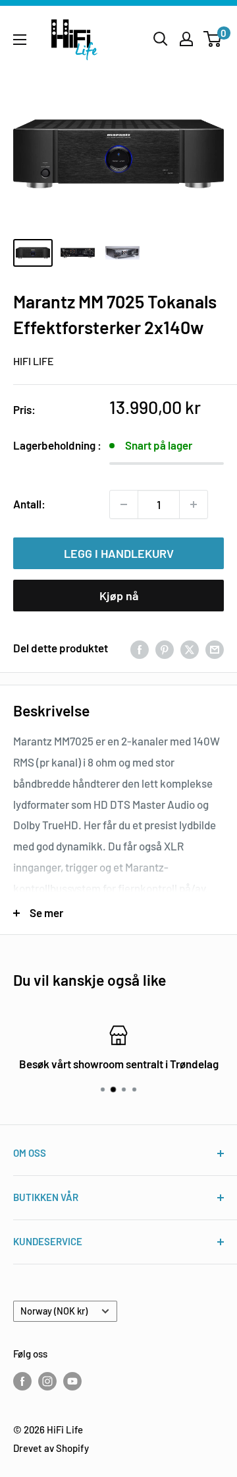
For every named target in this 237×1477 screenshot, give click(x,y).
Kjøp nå (118, 595)
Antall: (29, 503)
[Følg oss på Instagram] (47, 1381)
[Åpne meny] (19, 39)
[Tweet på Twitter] (189, 648)
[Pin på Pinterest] (164, 648)
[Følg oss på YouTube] (72, 1381)
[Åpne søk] (160, 39)
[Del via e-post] (214, 648)
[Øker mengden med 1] (193, 504)
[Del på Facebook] (139, 648)
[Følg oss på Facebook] (22, 1381)
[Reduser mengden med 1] (124, 504)
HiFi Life (33, 361)
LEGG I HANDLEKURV (119, 553)
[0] (213, 39)
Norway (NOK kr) (54, 1311)
